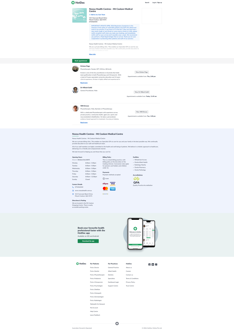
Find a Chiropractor (96, 282)
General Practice (113, 267)
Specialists (111, 278)
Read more (84, 83)
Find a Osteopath (95, 293)
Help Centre (94, 311)
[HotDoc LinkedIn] (152, 264)
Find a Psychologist (96, 286)
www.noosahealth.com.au (83, 190)
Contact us (129, 275)
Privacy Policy (130, 282)
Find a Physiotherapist (97, 275)
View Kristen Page (142, 72)
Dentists (110, 275)
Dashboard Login (113, 282)
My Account (94, 308)
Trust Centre (130, 286)
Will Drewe (84, 106)
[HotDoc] (78, 2)
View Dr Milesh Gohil (142, 92)
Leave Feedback (95, 315)
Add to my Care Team (98, 14)
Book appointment (81, 61)
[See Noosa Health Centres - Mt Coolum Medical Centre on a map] (152, 16)
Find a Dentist (94, 271)
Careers (128, 271)
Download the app (88, 241)
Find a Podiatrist (95, 278)
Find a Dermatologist (97, 297)
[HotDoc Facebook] (149, 264)
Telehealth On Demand (97, 304)
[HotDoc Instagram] (156, 264)
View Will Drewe (141, 112)
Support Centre (113, 286)
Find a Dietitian (95, 289)
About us (129, 267)
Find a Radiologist (96, 300)
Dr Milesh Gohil (86, 88)
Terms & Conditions (132, 278)
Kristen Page (85, 66)
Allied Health (112, 271)
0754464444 (79, 187)
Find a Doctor (94, 267)
